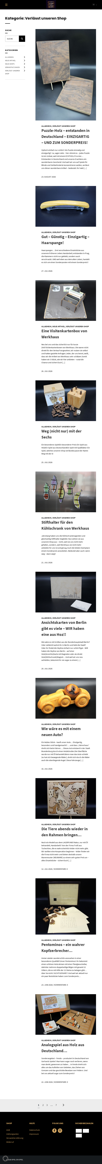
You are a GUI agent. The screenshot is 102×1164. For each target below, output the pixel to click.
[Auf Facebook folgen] (54, 1130)
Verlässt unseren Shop (63, 126)
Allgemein (9, 57)
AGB (8, 1130)
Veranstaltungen (12, 67)
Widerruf (10, 1142)
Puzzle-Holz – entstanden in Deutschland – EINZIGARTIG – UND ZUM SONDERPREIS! (65, 136)
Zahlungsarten (12, 1134)
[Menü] (10, 4)
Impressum (34, 1134)
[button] (5, 1158)
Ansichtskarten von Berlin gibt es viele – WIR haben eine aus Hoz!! (63, 628)
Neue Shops (9, 64)
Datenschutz (34, 1130)
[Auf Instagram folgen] (60, 1130)
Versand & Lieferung (14, 1138)
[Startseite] (51, 4)
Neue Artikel (10, 60)
